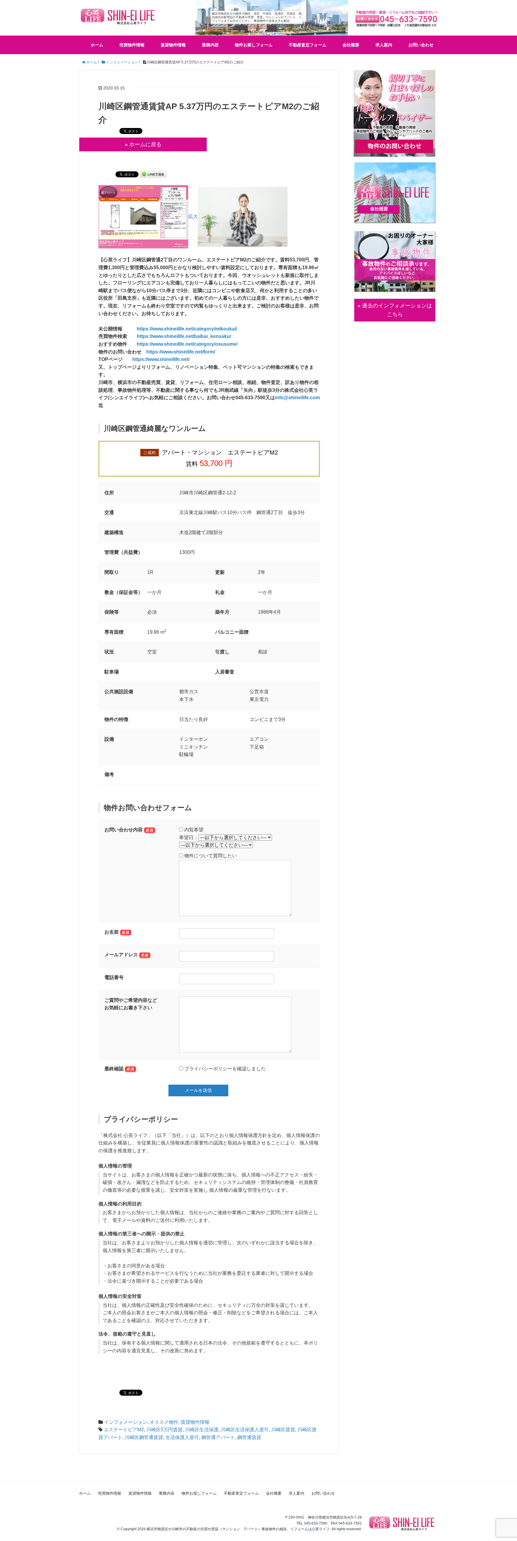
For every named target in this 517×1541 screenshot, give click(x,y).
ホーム (97, 44)
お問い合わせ (421, 44)
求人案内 (383, 44)
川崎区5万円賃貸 (164, 1429)
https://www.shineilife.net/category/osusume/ (187, 344)
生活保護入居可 (182, 1437)
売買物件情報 (132, 44)
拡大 (193, 216)
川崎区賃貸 (283, 1429)
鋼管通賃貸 (249, 1437)
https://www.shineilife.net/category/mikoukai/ (187, 328)
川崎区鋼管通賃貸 (144, 1437)
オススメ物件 (164, 1422)
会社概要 (351, 44)
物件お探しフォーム (254, 44)
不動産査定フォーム (307, 44)
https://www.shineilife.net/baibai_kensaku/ (184, 336)
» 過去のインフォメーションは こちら (395, 310)
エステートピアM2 (124, 1429)
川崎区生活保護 (201, 1429)
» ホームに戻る (143, 144)
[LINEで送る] (153, 173)
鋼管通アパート (218, 1437)
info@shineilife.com (297, 397)
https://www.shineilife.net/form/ (180, 351)
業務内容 (210, 44)
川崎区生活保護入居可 (245, 1429)
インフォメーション (125, 1422)
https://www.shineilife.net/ (160, 359)
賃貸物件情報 (173, 44)
